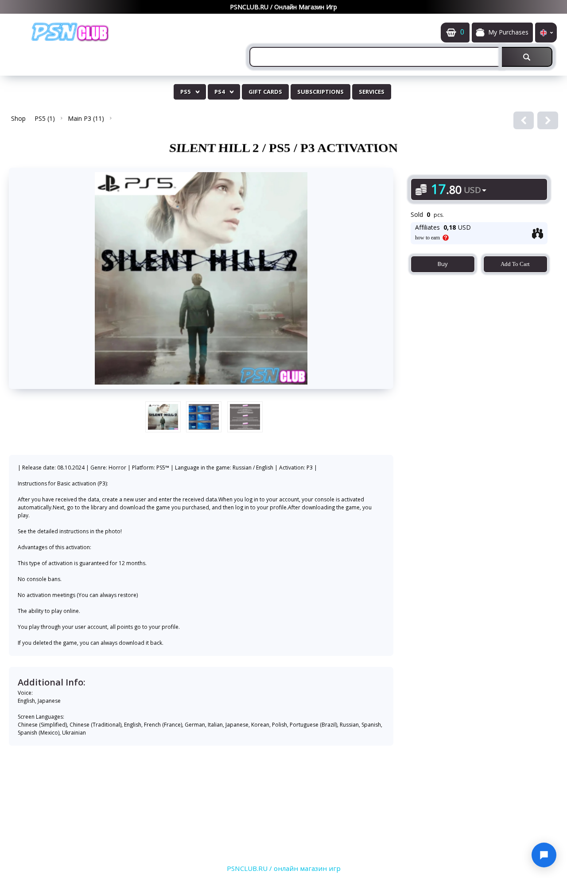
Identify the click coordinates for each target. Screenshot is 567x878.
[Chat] (544, 855)
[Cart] (451, 32)
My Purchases (508, 32)
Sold (417, 215)
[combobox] (375, 57)
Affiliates (427, 227)
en (546, 32)
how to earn (427, 238)
